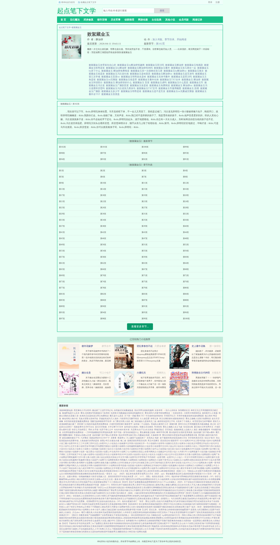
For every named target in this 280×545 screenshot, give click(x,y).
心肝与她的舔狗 (112, 496)
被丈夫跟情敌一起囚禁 (189, 521)
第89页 (62, 306)
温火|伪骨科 (86, 493)
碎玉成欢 (183, 474)
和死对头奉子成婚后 (120, 485)
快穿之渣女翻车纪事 (146, 487)
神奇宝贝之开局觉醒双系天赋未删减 (193, 424)
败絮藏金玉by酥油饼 (117, 68)
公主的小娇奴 (135, 507)
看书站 (197, 468)
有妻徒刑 (194, 529)
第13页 (62, 189)
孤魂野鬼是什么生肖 (71, 413)
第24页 (186, 201)
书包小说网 (82, 509)
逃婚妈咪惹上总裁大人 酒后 (186, 429)
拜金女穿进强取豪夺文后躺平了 (183, 512)
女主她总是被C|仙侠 (112, 509)
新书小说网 (158, 468)
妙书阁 (72, 465)
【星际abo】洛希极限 (124, 521)
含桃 (87, 518)
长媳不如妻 (96, 493)
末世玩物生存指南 (184, 501)
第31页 (144, 214)
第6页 (102, 177)
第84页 (186, 294)
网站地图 (143, 532)
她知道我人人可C (92, 529)
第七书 (111, 507)
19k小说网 (138, 521)
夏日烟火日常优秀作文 (203, 427)
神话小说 (191, 446)
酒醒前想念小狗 (124, 532)
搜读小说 (110, 446)
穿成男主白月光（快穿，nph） (153, 474)
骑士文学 (118, 463)
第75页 (144, 281)
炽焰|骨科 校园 (151, 507)
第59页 (144, 257)
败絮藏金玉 (77, 27)
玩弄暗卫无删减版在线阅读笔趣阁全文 (127, 413)
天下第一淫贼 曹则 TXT (134, 416)
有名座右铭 (188, 427)
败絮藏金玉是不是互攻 (155, 91)
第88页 (186, 300)
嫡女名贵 (86, 373)
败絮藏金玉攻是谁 (139, 85)
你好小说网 (185, 465)
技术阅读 (113, 457)
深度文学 (102, 454)
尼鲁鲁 (114, 438)
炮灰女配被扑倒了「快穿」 (133, 501)
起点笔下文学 (65, 27)
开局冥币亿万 (170, 416)
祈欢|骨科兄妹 (100, 512)
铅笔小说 (181, 463)
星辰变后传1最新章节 (169, 441)
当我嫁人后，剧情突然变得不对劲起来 (112, 476)
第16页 (186, 189)
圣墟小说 (126, 465)
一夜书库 (216, 463)
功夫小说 (67, 449)
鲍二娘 (123, 441)
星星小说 (106, 449)
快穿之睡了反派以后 (193, 487)
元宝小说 (113, 449)
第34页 (103, 220)
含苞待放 (67, 518)
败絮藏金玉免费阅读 (160, 85)
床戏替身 (73, 509)
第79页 (144, 288)
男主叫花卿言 (153, 441)
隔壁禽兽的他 (173, 521)
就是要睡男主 (189, 496)
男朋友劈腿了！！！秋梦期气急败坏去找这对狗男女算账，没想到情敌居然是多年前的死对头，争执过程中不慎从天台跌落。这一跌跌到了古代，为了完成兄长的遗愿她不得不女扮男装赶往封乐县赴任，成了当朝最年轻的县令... (206, 387)
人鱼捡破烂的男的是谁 (89, 441)
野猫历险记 (159, 429)
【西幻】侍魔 (76, 515)
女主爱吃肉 (154, 498)
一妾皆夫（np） (111, 474)
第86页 (103, 300)
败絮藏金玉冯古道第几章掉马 (121, 88)
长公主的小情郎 (99, 496)
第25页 (62, 207)
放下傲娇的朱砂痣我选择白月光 (173, 438)
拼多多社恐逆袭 (130, 523)
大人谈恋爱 (145, 418)
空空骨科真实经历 (196, 438)
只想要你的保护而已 (207, 529)
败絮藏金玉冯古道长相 (118, 74)
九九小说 (78, 465)
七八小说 (110, 443)
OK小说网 (141, 468)
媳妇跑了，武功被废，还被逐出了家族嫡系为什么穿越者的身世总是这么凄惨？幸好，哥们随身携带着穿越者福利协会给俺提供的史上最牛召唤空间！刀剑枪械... (206, 357)
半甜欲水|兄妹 (187, 526)
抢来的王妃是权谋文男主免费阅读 (94, 416)
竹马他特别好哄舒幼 (154, 416)
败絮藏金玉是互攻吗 (184, 74)
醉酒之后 (176, 485)
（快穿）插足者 (125, 474)
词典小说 (121, 449)
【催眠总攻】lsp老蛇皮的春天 (163, 515)
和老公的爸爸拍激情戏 (172, 509)
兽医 (73, 479)
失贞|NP (68, 482)
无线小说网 (201, 454)
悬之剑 (213, 424)
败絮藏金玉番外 (162, 68)
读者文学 (141, 443)
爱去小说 (94, 452)
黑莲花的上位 (141, 529)
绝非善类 (109, 523)
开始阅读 (182, 39)
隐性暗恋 (114, 498)
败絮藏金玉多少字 (111, 91)
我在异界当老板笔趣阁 (144, 410)
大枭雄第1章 (156, 435)
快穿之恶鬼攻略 (110, 504)
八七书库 (180, 452)
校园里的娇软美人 (201, 479)
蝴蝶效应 (159, 487)
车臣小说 (172, 452)
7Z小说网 (108, 460)
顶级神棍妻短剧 (66, 410)
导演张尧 (158, 427)
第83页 (144, 294)
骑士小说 (90, 449)
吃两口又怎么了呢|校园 (109, 529)
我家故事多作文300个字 (99, 438)
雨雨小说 (150, 449)
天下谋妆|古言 (190, 482)
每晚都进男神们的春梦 (129, 496)
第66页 (103, 269)
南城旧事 (106, 518)
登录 (210, 2)
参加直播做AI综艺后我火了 (158, 512)
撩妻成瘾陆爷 (204, 429)
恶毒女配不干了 (165, 523)
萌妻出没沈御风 (146, 427)
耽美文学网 (87, 465)
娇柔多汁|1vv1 (202, 474)
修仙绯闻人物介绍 (70, 418)
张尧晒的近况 (184, 410)
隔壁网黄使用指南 (114, 526)
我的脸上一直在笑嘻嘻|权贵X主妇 (135, 515)
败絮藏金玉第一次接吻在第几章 (147, 71)
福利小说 (156, 443)
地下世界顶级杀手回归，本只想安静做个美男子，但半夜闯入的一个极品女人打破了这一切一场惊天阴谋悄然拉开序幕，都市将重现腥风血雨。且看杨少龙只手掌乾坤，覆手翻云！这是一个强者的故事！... (151, 387)
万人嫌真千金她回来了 (136, 438)
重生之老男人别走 (153, 501)
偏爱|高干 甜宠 (188, 509)
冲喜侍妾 (196, 526)
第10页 (103, 183)
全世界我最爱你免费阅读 (72, 432)
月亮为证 (196, 501)
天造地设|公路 (69, 526)
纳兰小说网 (195, 465)
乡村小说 (77, 468)
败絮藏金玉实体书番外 (159, 76)
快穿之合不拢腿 (125, 498)
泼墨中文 (160, 446)
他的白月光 (162, 493)
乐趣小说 (207, 452)
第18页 (103, 195)
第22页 (103, 201)
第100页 (145, 147)
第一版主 (86, 452)
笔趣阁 (132, 446)
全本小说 (168, 446)
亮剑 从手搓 (93, 429)
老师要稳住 (147, 479)
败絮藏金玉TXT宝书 (147, 88)
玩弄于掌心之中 (106, 429)
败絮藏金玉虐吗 (159, 82)
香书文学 (136, 457)
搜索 (162, 10)
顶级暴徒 (171, 493)
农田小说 (132, 454)
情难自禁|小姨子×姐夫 (186, 507)
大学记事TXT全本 (115, 427)
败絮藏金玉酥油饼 (175, 65)
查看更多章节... (140, 326)
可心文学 (71, 446)
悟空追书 (86, 446)
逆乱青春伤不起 (145, 346)
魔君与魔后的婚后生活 (167, 507)
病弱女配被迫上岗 (118, 518)
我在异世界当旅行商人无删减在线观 (134, 435)
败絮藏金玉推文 (196, 71)
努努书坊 (117, 454)
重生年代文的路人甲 (205, 518)
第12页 (186, 183)
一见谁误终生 (177, 413)
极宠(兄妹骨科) (189, 498)
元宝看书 (166, 463)
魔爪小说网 (128, 460)
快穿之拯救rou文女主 (100, 479)
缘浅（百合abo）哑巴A (77, 512)
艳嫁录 (206, 485)
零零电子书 (145, 457)
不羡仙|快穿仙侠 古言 (209, 526)
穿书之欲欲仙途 (101, 501)
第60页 (186, 257)
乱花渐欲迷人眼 (151, 485)
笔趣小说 (98, 449)
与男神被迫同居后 (187, 476)
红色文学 (193, 443)
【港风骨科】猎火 (135, 504)
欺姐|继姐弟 (146, 518)
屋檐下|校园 (64, 490)
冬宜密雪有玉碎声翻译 (202, 421)
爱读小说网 (118, 507)
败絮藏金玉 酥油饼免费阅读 (116, 71)
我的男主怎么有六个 (180, 523)
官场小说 (135, 532)
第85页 (62, 300)
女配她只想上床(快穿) (145, 471)
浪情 (165, 487)
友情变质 (192, 518)
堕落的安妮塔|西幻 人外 (116, 512)
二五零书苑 (70, 454)
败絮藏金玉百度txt (111, 76)
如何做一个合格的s (142, 424)
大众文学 (127, 468)
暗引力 (212, 485)
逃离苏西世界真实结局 (137, 441)
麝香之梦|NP (141, 490)
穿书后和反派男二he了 (86, 523)
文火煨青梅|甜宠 (68, 474)
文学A (80, 457)
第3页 (144, 170)
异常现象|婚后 (166, 490)
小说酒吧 (214, 468)
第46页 (103, 238)
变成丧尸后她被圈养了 (92, 515)
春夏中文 (125, 443)
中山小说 (158, 449)
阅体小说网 (138, 460)
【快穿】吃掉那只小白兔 (195, 493)
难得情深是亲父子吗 (166, 421)
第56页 (186, 251)
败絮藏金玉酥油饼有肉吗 (141, 68)
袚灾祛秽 (63, 521)
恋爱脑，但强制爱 (86, 501)
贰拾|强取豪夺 (127, 509)
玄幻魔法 (75, 19)
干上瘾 (101, 509)
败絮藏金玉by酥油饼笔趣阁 (131, 65)
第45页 (62, 238)
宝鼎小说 (174, 449)
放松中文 (159, 465)
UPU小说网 (188, 452)
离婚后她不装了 (177, 496)
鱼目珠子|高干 (105, 498)
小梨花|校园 (98, 518)
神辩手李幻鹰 (162, 432)
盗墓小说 (200, 449)
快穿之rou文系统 (105, 487)
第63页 (144, 263)
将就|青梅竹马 (205, 504)
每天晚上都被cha (165, 485)
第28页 (186, 207)
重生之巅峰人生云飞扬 (172, 427)
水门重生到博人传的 (121, 421)
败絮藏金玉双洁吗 (155, 65)
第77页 (62, 288)
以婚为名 (171, 487)
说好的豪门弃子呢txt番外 (204, 432)
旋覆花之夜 (101, 523)
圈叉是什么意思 (116, 416)
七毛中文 (134, 463)
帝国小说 (133, 443)
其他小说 (170, 19)
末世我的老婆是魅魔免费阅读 (76, 421)
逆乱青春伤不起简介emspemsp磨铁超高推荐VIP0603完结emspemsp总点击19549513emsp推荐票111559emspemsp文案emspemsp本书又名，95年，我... (151, 357)
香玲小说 (94, 454)
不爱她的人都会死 (100, 507)
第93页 (103, 159)
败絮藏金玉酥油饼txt (163, 74)
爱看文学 (201, 443)
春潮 (207, 515)
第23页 (144, 201)
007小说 (209, 460)
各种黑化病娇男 (170, 529)
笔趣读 (66, 471)
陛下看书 (164, 460)
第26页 (103, 207)
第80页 (186, 288)
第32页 (186, 214)
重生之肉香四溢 (166, 518)
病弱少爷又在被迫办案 (109, 441)
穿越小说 (205, 441)
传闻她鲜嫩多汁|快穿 (87, 476)
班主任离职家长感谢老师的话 (172, 418)
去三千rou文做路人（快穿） (172, 482)
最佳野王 (154, 523)
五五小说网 (183, 460)
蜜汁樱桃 (99, 490)
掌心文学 (150, 463)
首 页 (63, 19)
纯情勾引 (156, 482)
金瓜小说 (209, 443)
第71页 (144, 275)
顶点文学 (112, 468)
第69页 (62, 275)
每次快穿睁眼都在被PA (183, 479)
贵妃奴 (202, 515)
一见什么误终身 (170, 410)
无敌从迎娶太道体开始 (88, 418)
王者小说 (78, 446)
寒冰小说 (185, 443)
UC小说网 (110, 465)
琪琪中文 (183, 454)
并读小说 (175, 468)
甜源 (128, 518)
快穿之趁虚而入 (95, 521)
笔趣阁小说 (176, 465)
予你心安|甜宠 (94, 482)
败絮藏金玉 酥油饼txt (182, 85)
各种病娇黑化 (135, 518)
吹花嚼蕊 (212, 479)
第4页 (185, 170)
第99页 (186, 147)
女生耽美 (156, 19)
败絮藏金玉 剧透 (191, 88)
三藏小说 (67, 443)
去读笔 (106, 457)
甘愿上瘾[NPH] (108, 521)
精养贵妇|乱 (99, 474)
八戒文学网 (85, 468)
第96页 (144, 153)
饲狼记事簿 (122, 504)
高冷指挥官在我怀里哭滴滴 (180, 432)
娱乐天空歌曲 (101, 427)
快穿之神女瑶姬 (128, 526)
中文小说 (63, 446)
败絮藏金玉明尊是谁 (132, 91)
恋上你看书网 (146, 452)
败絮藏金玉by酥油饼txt (176, 71)
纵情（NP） (209, 476)
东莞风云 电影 (153, 438)
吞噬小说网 (103, 468)
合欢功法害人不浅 (187, 485)
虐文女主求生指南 (80, 482)
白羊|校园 (200, 498)
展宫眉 (217, 518)
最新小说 (167, 465)
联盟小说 (117, 446)
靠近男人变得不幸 (136, 485)
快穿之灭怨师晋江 (79, 429)
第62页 (103, 263)
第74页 (103, 281)
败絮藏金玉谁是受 (128, 79)
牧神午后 (102, 526)
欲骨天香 (177, 518)
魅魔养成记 (174, 474)
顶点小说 (117, 443)
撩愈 (153, 518)
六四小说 (213, 446)
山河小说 (176, 446)
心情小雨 (195, 515)
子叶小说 (94, 468)
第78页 (103, 288)
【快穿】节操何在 (69, 523)
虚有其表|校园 (203, 512)
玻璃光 (145, 504)
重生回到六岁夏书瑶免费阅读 (157, 413)
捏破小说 (71, 452)
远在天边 (176, 490)
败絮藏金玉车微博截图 (170, 88)
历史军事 (116, 19)
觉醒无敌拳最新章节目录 (101, 421)
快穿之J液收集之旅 (188, 490)
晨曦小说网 (93, 463)
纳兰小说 (156, 460)
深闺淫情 (88, 496)
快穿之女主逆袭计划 (110, 493)
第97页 (103, 153)
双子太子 (213, 515)
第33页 (62, 220)
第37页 (62, 226)
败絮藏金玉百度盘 (111, 94)
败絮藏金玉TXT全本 (171, 79)
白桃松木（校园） (126, 493)
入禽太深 (79, 479)
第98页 (62, 153)
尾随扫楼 (173, 424)
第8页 (185, 177)
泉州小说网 (142, 465)
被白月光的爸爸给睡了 (88, 487)
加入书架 (157, 39)
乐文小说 (110, 454)
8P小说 (85, 463)
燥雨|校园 (214, 490)
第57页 (62, 257)
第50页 (103, 244)
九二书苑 (199, 446)
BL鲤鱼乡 (192, 460)
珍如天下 (152, 496)
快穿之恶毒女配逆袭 (141, 498)
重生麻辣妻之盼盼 (147, 432)
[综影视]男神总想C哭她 (145, 526)
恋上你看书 (101, 443)
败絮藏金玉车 (197, 82)
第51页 (144, 244)
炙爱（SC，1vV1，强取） (140, 476)
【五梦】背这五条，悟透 (152, 509)
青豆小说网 (205, 457)
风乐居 (138, 452)
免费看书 (102, 446)
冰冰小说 (183, 446)
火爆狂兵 (141, 373)
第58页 (103, 257)
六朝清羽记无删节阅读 (129, 418)
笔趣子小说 (198, 452)
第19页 (144, 195)
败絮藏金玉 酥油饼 (192, 79)
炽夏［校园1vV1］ (103, 485)
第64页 (186, 263)
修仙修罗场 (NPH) (71, 501)
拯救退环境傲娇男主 (108, 532)
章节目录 (169, 39)
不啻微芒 (164, 521)
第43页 (144, 232)
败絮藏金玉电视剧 (194, 65)
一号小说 (148, 443)
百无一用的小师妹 (184, 515)
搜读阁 (134, 468)
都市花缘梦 (87, 346)
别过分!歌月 (209, 438)
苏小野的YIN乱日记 (168, 504)
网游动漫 (143, 19)
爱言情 (197, 457)
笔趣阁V (74, 457)
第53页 (62, 251)
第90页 (103, 306)
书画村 (152, 457)
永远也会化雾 (79, 498)
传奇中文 (167, 468)
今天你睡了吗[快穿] (155, 529)
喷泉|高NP (191, 474)
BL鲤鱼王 (142, 463)
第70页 (103, 275)
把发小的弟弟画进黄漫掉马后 (168, 526)
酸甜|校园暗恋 (212, 493)
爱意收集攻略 (81, 474)
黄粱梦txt (121, 438)
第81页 (62, 294)
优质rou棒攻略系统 (163, 471)
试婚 (91, 518)
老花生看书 (201, 460)
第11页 (144, 183)
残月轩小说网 (119, 452)
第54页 (103, 251)
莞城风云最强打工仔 (159, 424)
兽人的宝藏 (199, 509)
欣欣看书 (118, 465)
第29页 (62, 214)
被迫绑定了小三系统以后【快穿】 (114, 482)
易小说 (144, 449)
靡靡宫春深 (199, 476)
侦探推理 (129, 19)
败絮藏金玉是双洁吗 (182, 76)
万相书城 (158, 463)
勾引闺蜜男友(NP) (168, 501)
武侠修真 (88, 19)
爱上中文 (110, 452)
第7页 (144, 177)
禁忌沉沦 (87, 479)
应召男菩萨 (180, 493)
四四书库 (102, 465)
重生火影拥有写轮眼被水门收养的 (95, 413)
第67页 (144, 269)
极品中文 (164, 452)
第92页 (144, 159)
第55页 (144, 251)
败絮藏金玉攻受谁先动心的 (103, 65)
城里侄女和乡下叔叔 (208, 501)
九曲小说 (86, 454)
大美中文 (173, 463)
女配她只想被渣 (203, 490)
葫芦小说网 (99, 460)
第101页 (103, 147)
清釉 (157, 518)
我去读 (68, 460)
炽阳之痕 (193, 523)
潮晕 (105, 490)
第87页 (144, 300)
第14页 (103, 189)
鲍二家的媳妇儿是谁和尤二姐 (143, 421)
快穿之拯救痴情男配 (151, 521)
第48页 (186, 238)
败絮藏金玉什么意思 (179, 82)
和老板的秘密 (154, 504)
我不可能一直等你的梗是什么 (126, 432)
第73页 (62, 281)
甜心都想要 (204, 521)
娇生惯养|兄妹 (98, 504)
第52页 (186, 244)
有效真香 (136, 474)
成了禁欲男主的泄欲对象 (117, 490)
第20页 (186, 195)
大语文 (176, 454)
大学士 (188, 463)
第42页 (103, 232)
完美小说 (102, 452)
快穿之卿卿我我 (153, 490)
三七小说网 (130, 452)
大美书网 (216, 460)
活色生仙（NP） (115, 501)
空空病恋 (169, 429)
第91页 (186, 159)
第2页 (102, 170)
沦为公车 (132, 490)
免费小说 (208, 449)
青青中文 (190, 468)
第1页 (61, 170)
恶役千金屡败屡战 (136, 482)
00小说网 (213, 441)
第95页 (186, 153)
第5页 (61, 177)
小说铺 (95, 465)
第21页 (62, 201)
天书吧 (120, 460)
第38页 (103, 226)
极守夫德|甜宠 (211, 496)
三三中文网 (83, 443)
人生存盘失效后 (184, 529)
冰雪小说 (152, 446)
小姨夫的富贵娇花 (142, 493)
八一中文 (184, 457)
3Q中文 (216, 443)
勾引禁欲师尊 (78, 485)
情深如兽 (90, 474)
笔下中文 (78, 454)
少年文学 (120, 457)
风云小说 (156, 452)
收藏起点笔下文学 (88, 2)
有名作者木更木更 (122, 429)
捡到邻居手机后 (163, 496)
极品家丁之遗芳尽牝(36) (102, 410)
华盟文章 (119, 468)
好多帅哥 (159, 410)
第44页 (186, 232)
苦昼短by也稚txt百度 (82, 435)
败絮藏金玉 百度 (142, 82)
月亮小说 (149, 468)
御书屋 (126, 507)
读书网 (68, 457)
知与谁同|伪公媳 (88, 490)
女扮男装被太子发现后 (111, 515)
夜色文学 (137, 449)
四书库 (206, 446)
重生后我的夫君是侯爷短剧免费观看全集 (179, 435)
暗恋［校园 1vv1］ (179, 471)
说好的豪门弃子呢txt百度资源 (104, 435)
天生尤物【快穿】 (128, 471)
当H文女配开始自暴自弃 (94, 471)
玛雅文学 (94, 446)
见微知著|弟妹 (75, 490)
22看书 (198, 441)
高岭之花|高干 (210, 509)
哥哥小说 (164, 443)
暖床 (143, 507)
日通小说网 (191, 454)
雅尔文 (171, 443)
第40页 (186, 226)
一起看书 (169, 457)
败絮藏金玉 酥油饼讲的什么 (118, 82)
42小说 (181, 449)
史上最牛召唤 (198, 346)
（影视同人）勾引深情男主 (171, 498)
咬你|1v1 (117, 471)
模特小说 (125, 446)
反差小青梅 (125, 487)
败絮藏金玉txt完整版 (108, 79)
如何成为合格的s (131, 427)
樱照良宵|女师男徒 (134, 479)
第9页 (61, 183)
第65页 (62, 269)
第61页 (62, 263)
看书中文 (75, 443)
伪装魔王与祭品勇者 (211, 487)
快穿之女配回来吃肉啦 (136, 512)
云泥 (111, 479)
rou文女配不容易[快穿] (202, 471)
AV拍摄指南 (180, 487)
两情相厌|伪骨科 (92, 498)
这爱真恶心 (200, 496)
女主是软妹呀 (94, 532)
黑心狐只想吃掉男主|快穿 (78, 521)
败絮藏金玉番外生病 (149, 79)
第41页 (62, 232)
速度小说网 (211, 454)
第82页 (103, 294)
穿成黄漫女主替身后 (89, 526)
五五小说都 (173, 460)
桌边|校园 (81, 518)
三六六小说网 (197, 463)
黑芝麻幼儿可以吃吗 (82, 410)
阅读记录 (197, 19)
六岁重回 (84, 438)
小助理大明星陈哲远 (192, 413)
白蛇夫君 (77, 493)
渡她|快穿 (65, 509)
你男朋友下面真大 (76, 471)
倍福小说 (166, 449)
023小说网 (184, 441)
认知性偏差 (144, 496)
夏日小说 (163, 454)
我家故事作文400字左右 (84, 427)
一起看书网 (160, 457)
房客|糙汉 (109, 471)
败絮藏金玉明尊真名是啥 (134, 76)
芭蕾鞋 (74, 518)
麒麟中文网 (64, 465)
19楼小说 (216, 449)
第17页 (62, 195)
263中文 (191, 441)
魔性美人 (90, 512)
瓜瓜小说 (178, 443)
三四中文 (92, 443)
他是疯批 (134, 487)
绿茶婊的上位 (78, 496)
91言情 (191, 457)
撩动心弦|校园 (183, 504)
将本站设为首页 (68, 2)
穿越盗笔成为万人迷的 (108, 418)
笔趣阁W (82, 460)
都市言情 (102, 19)
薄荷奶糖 (154, 493)
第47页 (144, 238)
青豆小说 (82, 449)
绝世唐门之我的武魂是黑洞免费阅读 (92, 424)
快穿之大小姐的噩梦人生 (162, 479)
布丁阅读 (69, 468)
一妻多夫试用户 (119, 479)
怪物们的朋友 (82, 532)
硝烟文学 (215, 452)
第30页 (103, 214)
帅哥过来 (154, 418)
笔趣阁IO (75, 460)
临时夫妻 (116, 487)
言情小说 (129, 449)
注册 (218, 2)
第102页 (160, 43)
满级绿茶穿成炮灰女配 (205, 482)
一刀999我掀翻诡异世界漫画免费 (98, 432)
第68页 (186, 269)
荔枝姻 (66, 532)
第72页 (186, 275)
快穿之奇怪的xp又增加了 (81, 507)
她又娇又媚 (194, 504)
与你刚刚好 (118, 523)
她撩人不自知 (79, 529)
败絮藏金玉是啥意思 (141, 74)
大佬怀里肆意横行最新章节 (121, 424)
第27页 (144, 207)
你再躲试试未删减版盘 (123, 410)
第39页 (144, 226)
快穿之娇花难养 (143, 523)
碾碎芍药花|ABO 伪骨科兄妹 (79, 504)
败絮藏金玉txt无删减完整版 (181, 91)
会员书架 (184, 19)
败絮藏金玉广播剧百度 (118, 85)
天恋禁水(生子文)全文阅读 (142, 429)
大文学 (170, 454)
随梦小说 (78, 452)
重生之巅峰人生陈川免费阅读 (198, 418)
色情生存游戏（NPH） (161, 476)
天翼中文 (214, 457)
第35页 (144, 220)
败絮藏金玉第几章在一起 (184, 68)
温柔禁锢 (148, 482)
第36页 (186, 220)
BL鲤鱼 (101, 463)
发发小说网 (148, 460)
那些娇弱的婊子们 (127, 529)
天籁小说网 (109, 463)
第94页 (62, 159)
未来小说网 (207, 463)
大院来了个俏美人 (183, 421)
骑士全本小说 (92, 509)
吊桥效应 (73, 532)
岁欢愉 (78, 526)
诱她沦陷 (184, 518)
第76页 (186, 281)
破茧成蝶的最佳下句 (71, 438)
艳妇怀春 (175, 476)
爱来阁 (115, 460)
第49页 (62, 244)
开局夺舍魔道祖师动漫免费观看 (190, 416)
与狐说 (190, 471)
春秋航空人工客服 (210, 413)
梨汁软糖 (137, 509)
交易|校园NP (89, 485)
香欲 (168, 474)
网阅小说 (63, 452)
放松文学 (151, 465)
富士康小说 (88, 457)
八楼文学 (183, 468)
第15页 (144, 189)
